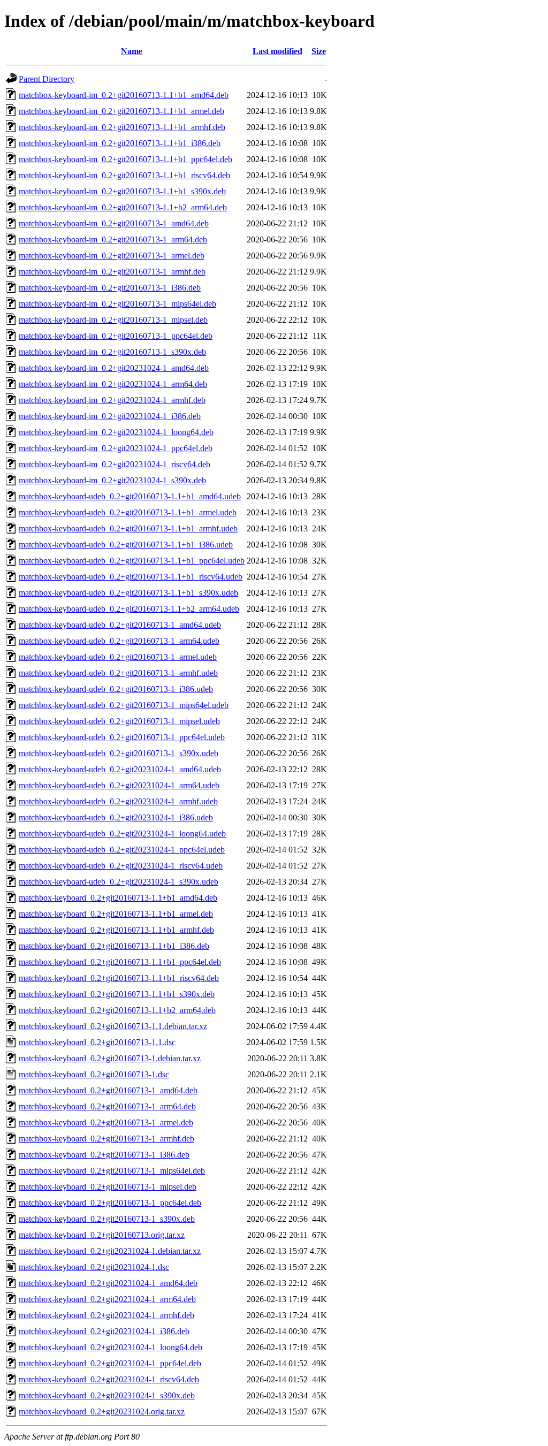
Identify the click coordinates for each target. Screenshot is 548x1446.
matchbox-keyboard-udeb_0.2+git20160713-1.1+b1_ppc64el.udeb (132, 560)
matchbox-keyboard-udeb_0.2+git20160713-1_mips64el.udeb (124, 705)
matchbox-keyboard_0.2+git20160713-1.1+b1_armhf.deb (116, 929)
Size (318, 51)
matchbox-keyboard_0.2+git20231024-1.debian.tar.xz (110, 1250)
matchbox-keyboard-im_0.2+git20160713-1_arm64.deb (113, 239)
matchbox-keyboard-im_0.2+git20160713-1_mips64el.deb (117, 303)
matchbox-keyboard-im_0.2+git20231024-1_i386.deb (110, 416)
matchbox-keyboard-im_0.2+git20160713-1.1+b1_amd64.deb (124, 95)
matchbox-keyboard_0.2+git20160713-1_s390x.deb (107, 1218)
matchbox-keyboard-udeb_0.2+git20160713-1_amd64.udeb (120, 624)
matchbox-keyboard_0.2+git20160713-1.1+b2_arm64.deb (117, 1010)
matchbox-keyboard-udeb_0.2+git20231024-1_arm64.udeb (119, 785)
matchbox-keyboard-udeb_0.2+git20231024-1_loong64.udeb (122, 833)
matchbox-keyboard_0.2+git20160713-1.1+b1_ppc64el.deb (120, 961)
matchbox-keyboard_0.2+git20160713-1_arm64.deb (107, 1106)
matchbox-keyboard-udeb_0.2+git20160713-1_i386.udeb (116, 689)
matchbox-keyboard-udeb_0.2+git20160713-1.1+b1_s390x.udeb (128, 592)
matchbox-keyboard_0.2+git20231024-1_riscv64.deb (109, 1379)
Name (131, 51)
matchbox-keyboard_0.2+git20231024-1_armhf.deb (106, 1315)
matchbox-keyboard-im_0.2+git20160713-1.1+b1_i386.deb (119, 143)
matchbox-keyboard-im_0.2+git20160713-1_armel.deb (111, 255)
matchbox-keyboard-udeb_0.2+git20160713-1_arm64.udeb (119, 640)
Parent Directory (46, 78)
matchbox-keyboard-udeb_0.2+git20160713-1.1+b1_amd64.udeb (130, 496)
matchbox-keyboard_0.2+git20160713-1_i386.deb (104, 1154)
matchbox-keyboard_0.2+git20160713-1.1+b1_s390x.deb (117, 994)
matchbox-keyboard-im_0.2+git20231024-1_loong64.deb (116, 432)
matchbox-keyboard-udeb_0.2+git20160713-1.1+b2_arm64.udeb (129, 608)
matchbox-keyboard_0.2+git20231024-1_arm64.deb (107, 1299)
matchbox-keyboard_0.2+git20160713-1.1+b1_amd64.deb (118, 897)
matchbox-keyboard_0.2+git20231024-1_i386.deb (104, 1331)
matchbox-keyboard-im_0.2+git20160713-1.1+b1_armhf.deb (122, 127)
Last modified (277, 51)
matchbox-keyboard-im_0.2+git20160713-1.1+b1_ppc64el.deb (125, 159)
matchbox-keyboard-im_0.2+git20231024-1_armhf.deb (112, 400)
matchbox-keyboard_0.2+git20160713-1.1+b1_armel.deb (116, 913)
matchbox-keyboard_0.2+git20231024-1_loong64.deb (110, 1347)
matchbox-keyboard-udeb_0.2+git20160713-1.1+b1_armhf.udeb (128, 528)
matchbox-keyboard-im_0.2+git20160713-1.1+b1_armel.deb (121, 111)
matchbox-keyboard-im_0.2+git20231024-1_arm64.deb (113, 384)
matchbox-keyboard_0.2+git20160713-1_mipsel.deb (107, 1186)
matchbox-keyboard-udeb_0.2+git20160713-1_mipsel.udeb (119, 721)
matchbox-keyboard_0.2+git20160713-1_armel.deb (106, 1122)
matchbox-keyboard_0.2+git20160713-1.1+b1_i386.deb (114, 945)
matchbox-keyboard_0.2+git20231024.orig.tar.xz (102, 1411)
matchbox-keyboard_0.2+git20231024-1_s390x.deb (107, 1395)
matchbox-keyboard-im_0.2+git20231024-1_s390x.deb (112, 480)
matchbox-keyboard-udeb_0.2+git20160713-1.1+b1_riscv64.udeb (130, 576)
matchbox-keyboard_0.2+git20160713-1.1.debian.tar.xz (113, 1026)
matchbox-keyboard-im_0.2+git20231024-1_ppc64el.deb (115, 448)
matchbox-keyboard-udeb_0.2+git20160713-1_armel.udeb (118, 656)
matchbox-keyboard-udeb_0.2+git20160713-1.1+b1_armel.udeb (128, 512)
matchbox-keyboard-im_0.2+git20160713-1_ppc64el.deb (115, 335)
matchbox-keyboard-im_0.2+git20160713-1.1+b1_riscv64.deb (124, 175)
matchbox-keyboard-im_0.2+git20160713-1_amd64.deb (114, 223)
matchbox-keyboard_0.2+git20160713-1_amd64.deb (108, 1090)
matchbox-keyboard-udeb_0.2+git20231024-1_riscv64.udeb (121, 865)
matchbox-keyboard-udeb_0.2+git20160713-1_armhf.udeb (118, 673)
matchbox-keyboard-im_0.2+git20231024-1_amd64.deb (114, 367)
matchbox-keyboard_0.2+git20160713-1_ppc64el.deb (110, 1202)
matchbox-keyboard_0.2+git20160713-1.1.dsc (97, 1042)
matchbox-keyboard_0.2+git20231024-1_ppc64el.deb (110, 1363)
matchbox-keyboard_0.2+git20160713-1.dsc (94, 1074)
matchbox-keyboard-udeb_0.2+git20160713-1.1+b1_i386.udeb (126, 544)
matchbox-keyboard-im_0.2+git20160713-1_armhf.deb (112, 271)
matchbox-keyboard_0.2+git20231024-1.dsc (94, 1267)
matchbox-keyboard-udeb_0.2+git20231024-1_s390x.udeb (118, 881)
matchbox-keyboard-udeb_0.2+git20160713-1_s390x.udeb (118, 753)
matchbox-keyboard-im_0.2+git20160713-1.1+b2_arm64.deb (123, 207)
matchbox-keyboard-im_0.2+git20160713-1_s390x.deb (112, 351)
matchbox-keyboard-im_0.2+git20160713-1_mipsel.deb (113, 319)
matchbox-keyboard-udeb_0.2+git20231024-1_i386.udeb (116, 817)
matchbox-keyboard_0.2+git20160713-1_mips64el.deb (112, 1170)
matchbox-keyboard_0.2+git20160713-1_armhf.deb (106, 1138)
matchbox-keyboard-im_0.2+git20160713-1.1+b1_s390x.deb (122, 191)
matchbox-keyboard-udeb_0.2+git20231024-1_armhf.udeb (118, 801)
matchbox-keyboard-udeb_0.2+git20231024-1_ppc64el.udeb (122, 849)
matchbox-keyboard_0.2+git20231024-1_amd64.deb (108, 1283)
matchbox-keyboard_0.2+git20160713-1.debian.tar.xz (110, 1058)
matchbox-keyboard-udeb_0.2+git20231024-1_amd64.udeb (120, 769)
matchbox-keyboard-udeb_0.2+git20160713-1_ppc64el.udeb (122, 737)
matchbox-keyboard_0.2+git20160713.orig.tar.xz (102, 1234)
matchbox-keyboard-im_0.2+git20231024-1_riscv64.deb (114, 464)
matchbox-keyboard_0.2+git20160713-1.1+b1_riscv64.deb (119, 978)
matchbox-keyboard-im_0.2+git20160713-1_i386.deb (110, 287)
